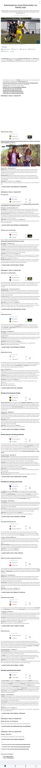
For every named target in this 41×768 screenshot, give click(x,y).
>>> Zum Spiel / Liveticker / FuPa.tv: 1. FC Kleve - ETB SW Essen (12, 553)
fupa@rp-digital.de (9, 756)
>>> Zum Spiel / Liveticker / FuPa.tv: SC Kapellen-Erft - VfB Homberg (13, 429)
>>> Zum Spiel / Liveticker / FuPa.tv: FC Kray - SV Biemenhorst (12, 388)
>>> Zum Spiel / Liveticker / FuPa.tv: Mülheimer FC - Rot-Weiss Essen (13, 592)
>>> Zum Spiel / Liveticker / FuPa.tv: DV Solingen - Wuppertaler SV (12, 739)
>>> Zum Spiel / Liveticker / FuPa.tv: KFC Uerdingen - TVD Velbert (12, 265)
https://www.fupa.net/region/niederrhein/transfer (20, 746)
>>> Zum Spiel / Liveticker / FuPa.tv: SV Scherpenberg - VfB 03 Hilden (13, 516)
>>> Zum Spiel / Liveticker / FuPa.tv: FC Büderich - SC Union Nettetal (13, 713)
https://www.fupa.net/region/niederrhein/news (21, 744)
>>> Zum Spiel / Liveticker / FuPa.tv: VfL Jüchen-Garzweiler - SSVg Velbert (14, 476)
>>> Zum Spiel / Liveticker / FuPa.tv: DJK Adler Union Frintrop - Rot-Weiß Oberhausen (16, 726)
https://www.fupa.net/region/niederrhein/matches (19, 749)
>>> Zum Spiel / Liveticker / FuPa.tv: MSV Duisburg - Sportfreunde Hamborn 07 (15, 225)
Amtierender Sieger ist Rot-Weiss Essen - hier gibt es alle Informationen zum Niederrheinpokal (20, 82)
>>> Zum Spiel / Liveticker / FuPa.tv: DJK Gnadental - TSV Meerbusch (13, 347)
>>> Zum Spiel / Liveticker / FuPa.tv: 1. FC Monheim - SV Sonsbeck (12, 625)
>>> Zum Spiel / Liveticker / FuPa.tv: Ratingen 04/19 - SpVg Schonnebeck (14, 186)
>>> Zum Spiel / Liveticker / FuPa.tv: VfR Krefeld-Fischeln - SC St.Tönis (13, 309)
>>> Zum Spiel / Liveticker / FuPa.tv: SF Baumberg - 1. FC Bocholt (12, 665)
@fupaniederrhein (10, 757)
